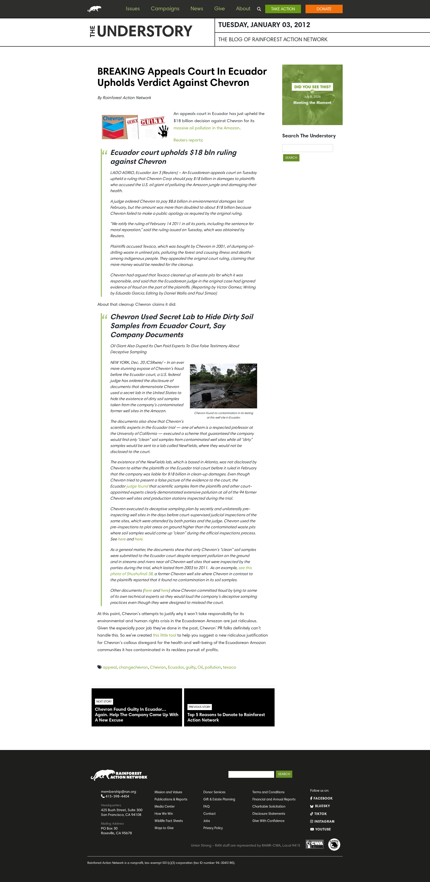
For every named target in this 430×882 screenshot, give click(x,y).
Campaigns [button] (165, 9)
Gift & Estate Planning (219, 799)
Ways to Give (164, 828)
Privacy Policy (213, 828)
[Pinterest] (4, 71)
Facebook (322, 798)
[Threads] (4, 89)
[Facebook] (4, 63)
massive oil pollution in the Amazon (207, 128)
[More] (4, 98)
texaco (229, 667)
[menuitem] (136, 9)
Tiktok (320, 814)
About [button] (243, 9)
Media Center (165, 806)
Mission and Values (168, 792)
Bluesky (322, 806)
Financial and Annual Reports (273, 799)
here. (139, 539)
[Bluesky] (4, 80)
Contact (209, 814)
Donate (324, 9)
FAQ (206, 806)
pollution (213, 667)
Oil (200, 667)
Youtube (322, 829)
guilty (191, 667)
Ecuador (176, 667)
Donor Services (214, 792)
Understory (145, 33)
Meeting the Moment (312, 103)
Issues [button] (133, 9)
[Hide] (2, 107)
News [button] (197, 9)
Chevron (158, 667)
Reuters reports (188, 140)
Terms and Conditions (268, 792)
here (122, 539)
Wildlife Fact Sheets (169, 821)
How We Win (164, 814)
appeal (110, 667)
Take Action (283, 9)
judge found (137, 487)
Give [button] (219, 9)
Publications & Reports (171, 799)
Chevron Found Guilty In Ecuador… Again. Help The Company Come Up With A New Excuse (136, 715)
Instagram (324, 821)
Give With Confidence (268, 821)
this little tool (164, 635)
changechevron (133, 667)
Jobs (206, 821)
